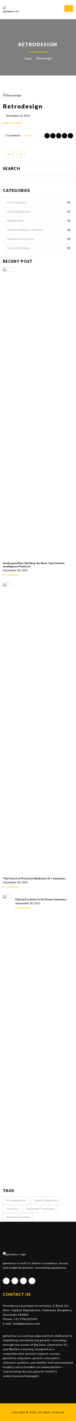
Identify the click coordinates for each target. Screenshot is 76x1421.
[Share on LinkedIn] (64, 135)
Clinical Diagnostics (19, 211)
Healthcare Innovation (20, 238)
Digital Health (15, 220)
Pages (28, 58)
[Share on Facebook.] (47, 135)
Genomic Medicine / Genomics (25, 229)
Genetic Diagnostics (46, 1200)
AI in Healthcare (17, 202)
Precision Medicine (18, 248)
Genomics (12, 1208)
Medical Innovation (17, 1217)
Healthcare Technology (40, 1208)
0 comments (13, 135)
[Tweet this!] (53, 135)
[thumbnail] (9, 412)
